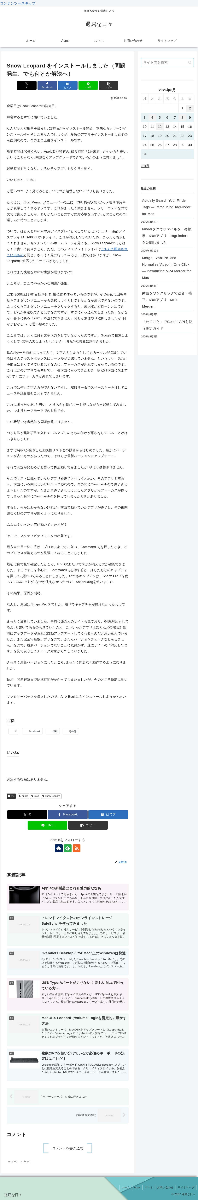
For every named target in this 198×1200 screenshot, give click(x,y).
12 (160, 127)
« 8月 (145, 166)
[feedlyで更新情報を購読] (68, 848)
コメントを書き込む (67, 1148)
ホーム (126, 1187)
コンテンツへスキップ (18, 3)
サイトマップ (186, 1187)
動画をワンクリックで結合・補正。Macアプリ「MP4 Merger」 (167, 299)
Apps (137, 1187)
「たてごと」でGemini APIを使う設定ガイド (167, 325)
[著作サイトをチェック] (59, 848)
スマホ (149, 1187)
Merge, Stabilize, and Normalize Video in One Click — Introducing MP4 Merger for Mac (166, 268)
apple (25, 796)
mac (36, 796)
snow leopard (52, 796)
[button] (108, 85)
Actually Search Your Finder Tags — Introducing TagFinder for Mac (166, 207)
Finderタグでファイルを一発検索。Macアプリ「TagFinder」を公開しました (166, 235)
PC (13, 796)
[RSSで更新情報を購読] (76, 848)
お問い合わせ (165, 1187)
